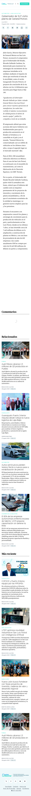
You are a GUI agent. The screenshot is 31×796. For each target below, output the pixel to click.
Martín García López (8, 707)
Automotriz (5, 13)
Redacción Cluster (8, 387)
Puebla (4, 361)
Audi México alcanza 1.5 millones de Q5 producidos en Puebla (15, 366)
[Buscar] (18, 3)
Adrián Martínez (7, 436)
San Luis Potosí (16, 13)
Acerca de (23, 786)
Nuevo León (5, 679)
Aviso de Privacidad (9, 788)
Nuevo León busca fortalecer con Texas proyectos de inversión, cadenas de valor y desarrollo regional (14, 685)
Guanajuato (6, 413)
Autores (19, 788)
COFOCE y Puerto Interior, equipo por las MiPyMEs (13, 582)
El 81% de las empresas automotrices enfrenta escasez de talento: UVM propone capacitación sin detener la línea (15, 521)
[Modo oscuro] (16, 4)
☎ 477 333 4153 (16, 790)
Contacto (15, 786)
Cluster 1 (5, 22)
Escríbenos (25, 788)
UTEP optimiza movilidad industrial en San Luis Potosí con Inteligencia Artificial (14, 632)
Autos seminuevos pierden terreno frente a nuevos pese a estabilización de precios (15, 467)
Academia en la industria (9, 513)
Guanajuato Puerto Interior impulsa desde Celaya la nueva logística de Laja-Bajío (15, 417)
